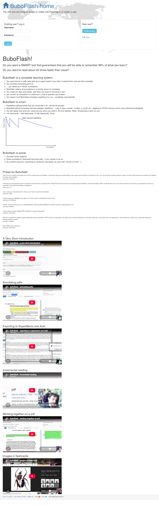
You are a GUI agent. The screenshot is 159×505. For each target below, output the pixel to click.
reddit (36, 496)
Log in (8, 43)
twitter (43, 496)
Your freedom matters (20, 496)
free (87, 37)
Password (8, 35)
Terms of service (7, 496)
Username (9, 27)
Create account (89, 31)
